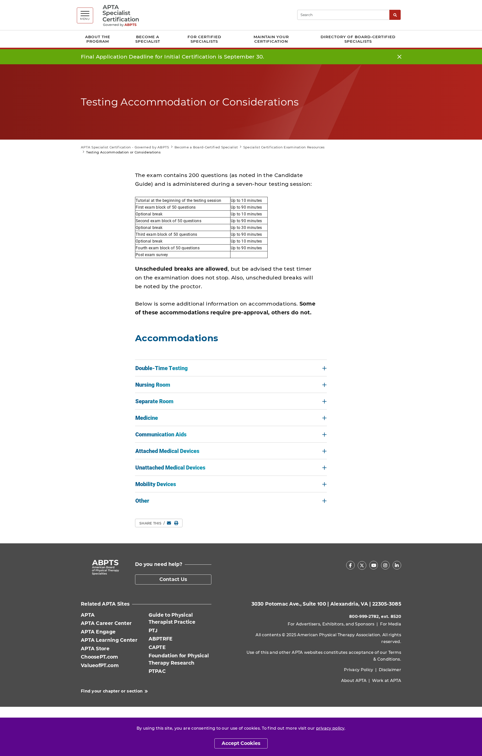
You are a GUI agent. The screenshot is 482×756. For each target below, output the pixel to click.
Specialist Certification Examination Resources (284, 147)
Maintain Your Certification (271, 39)
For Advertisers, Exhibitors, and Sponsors (331, 624)
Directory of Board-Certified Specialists (358, 39)
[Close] (399, 57)
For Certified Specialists (204, 39)
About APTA (354, 680)
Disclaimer (390, 669)
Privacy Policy (358, 669)
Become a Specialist (147, 39)
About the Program (97, 39)
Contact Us (173, 579)
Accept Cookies (241, 743)
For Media (390, 624)
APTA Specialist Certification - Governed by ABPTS (125, 147)
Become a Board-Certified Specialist (206, 147)
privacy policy (330, 728)
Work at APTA (386, 680)
